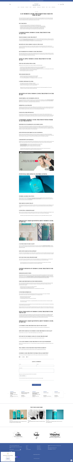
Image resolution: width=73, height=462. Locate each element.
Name (20, 364)
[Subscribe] (20, 449)
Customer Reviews (28, 449)
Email (38, 364)
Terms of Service (39, 449)
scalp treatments (26, 126)
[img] (14, 391)
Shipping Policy (39, 448)
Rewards (27, 448)
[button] (59, 4)
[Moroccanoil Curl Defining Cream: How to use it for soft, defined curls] (54, 414)
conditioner (27, 40)
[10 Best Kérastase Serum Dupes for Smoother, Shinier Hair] (36, 414)
